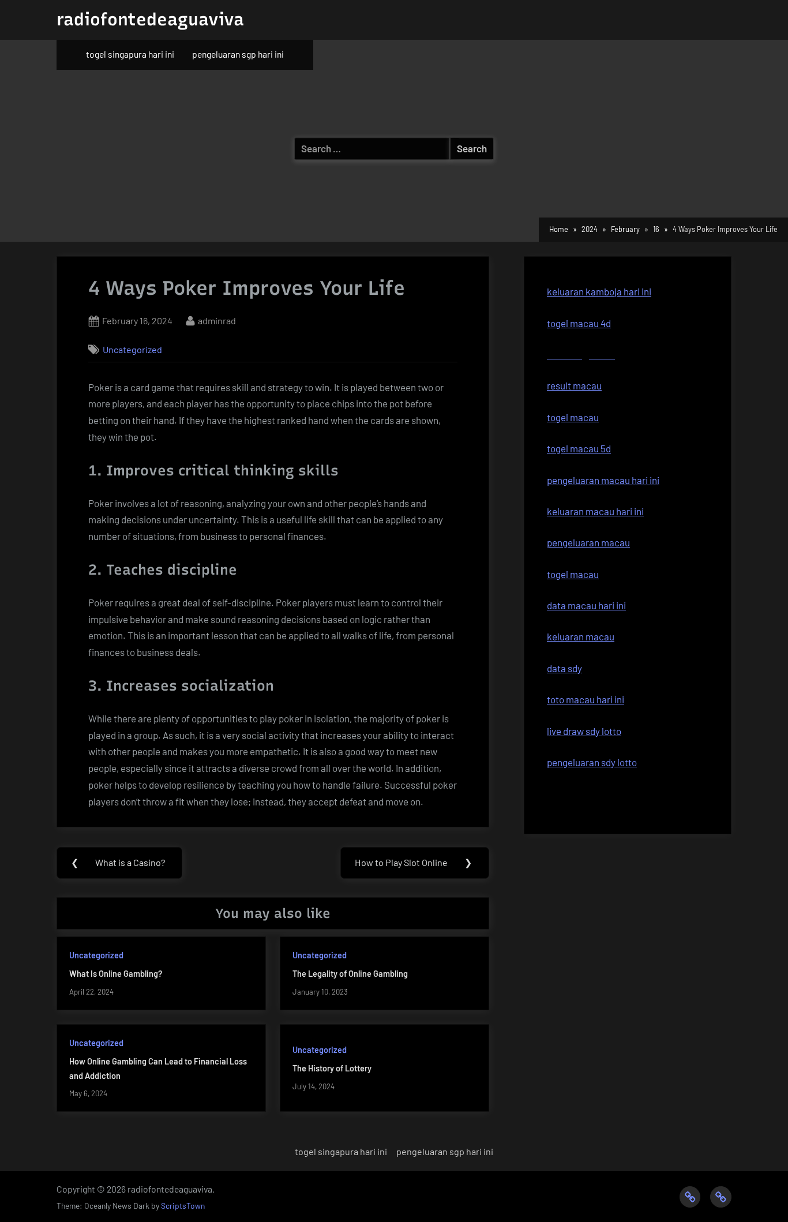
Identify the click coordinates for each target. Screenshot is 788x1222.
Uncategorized (132, 349)
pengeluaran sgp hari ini (238, 53)
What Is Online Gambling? (115, 974)
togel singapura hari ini (130, 53)
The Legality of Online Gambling (350, 974)
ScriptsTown (183, 1205)
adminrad (217, 320)
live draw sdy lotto (584, 731)
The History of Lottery (332, 1068)
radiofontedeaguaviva (150, 19)
